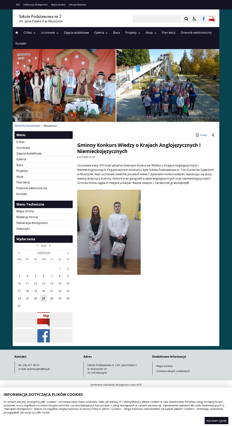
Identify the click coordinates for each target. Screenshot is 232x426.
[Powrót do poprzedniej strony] (213, 135)
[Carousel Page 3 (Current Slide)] (55, 115)
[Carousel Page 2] (51, 115)
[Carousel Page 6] (65, 115)
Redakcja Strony (27, 217)
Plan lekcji (168, 33)
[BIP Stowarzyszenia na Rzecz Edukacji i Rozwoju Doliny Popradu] (43, 326)
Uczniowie (48, 33)
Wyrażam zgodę (216, 420)
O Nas (28, 33)
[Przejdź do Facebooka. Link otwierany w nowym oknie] (204, 19)
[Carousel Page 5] (62, 115)
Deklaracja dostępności (35, 5)
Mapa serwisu (58, 5)
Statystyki (23, 229)
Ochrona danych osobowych (173, 371)
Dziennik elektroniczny (196, 33)
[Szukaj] (186, 19)
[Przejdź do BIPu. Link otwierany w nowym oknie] (212, 19)
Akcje (149, 33)
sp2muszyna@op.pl (38, 369)
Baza (116, 33)
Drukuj (203, 135)
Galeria (99, 33)
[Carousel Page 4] (58, 115)
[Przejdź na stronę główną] (17, 32)
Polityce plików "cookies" (106, 409)
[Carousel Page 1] (48, 115)
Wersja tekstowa (77, 5)
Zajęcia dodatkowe (76, 33)
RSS (18, 5)
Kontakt (20, 43)
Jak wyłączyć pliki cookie (35, 412)
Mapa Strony (25, 211)
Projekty (131, 33)
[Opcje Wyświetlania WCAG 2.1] (194, 19)
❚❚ (20, 114)
